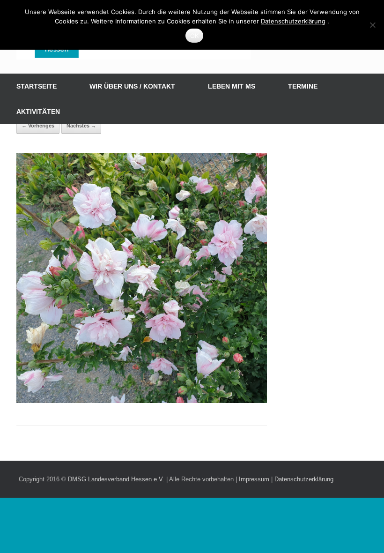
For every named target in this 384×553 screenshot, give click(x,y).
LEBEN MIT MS (231, 86)
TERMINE (303, 86)
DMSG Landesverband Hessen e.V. (116, 479)
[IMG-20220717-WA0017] (141, 400)
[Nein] (372, 25)
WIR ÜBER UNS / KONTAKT (132, 86)
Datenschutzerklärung (303, 479)
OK (194, 35)
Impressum (254, 479)
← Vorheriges (38, 125)
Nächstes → (81, 125)
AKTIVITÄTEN (38, 111)
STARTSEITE (36, 86)
